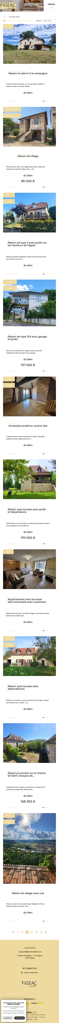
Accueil (5, 17)
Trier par (38, 21)
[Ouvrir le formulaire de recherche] (31, 6)
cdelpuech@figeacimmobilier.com (30, 952)
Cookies (36, 1019)
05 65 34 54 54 (29, 948)
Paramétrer (7, 1018)
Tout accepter (20, 1018)
